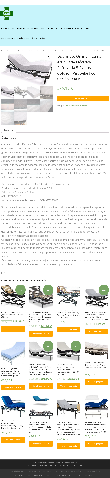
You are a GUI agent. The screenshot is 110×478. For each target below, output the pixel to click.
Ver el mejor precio (83, 98)
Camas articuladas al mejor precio (15, 38)
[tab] (9, 130)
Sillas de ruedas (38, 38)
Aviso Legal (19, 475)
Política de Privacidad (34, 475)
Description (9, 130)
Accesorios (52, 28)
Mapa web (89, 475)
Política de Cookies (52, 475)
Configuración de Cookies (72, 475)
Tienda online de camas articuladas (74, 28)
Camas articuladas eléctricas (13, 28)
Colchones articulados (36, 28)
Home (3, 51)
